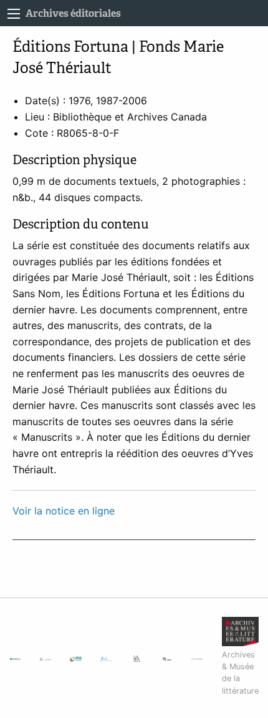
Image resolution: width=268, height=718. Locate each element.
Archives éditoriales (73, 13)
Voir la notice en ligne (63, 510)
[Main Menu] (13, 14)
